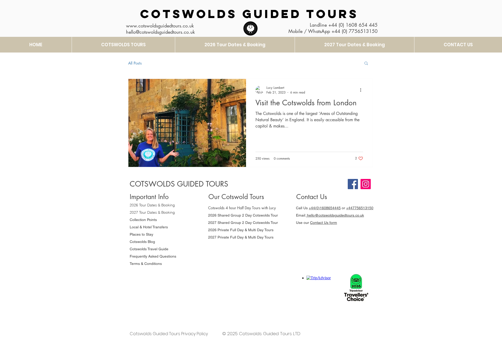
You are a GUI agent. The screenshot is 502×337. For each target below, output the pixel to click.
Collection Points (143, 220)
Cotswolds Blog (143, 242)
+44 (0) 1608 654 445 (353, 25)
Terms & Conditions (146, 264)
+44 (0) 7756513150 (355, 31)
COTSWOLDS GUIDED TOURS (249, 13)
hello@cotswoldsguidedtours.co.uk (335, 215)
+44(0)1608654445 (325, 208)
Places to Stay (141, 234)
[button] (366, 63)
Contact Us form (323, 222)
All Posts (135, 63)
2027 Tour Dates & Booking (152, 212)
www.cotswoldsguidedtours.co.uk (160, 25)
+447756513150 (359, 208)
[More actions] (362, 90)
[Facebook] (353, 184)
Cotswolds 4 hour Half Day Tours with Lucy (242, 207)
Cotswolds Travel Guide (149, 249)
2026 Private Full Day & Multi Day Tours (240, 230)
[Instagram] (366, 184)
